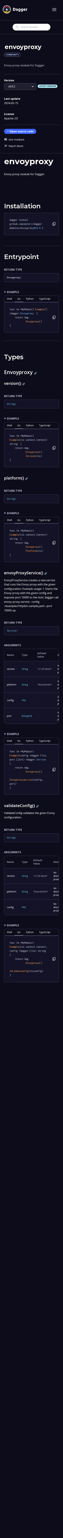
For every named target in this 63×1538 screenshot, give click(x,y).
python (30, 298)
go (18, 298)
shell (9, 298)
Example (13, 292)
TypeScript (44, 298)
